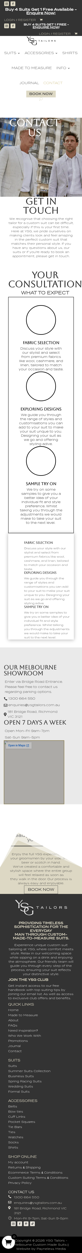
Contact (53, 83)
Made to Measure (32, 68)
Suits (10, 53)
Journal (29, 83)
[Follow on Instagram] (6, 3)
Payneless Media (51, 1248)
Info (61, 68)
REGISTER (27, 20)
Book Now (41, 94)
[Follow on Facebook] (13, 3)
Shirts (70, 53)
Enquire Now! (41, 13)
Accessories (39, 53)
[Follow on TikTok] (32, 1223)
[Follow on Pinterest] (26, 1223)
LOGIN (9, 20)
